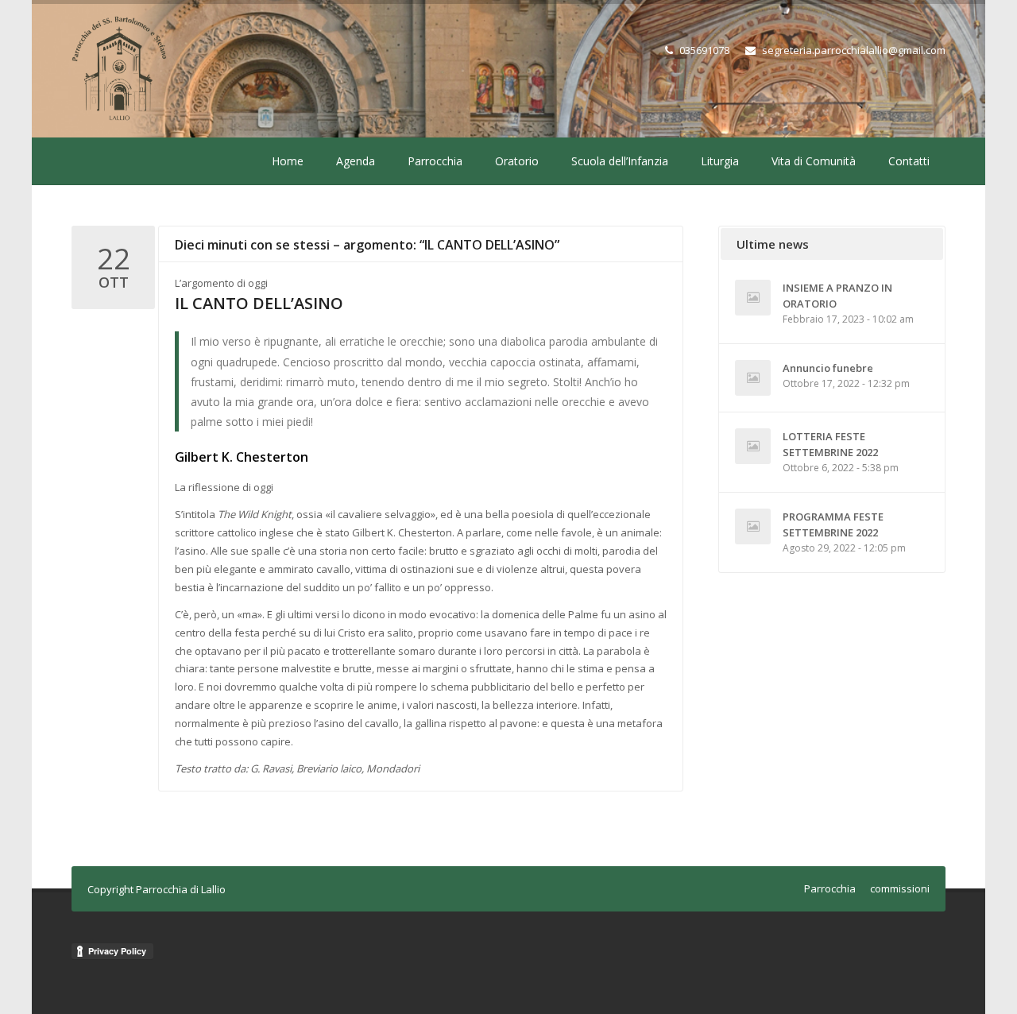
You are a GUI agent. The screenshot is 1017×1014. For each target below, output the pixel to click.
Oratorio (517, 160)
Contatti (909, 160)
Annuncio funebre (828, 368)
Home (288, 160)
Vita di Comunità (813, 160)
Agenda (355, 160)
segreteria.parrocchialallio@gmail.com (853, 50)
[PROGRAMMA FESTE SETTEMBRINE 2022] (753, 526)
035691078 (704, 50)
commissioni (900, 888)
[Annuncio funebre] (753, 378)
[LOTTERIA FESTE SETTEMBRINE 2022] (753, 446)
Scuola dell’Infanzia (619, 160)
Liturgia (720, 160)
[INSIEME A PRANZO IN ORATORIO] (753, 297)
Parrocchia (435, 160)
